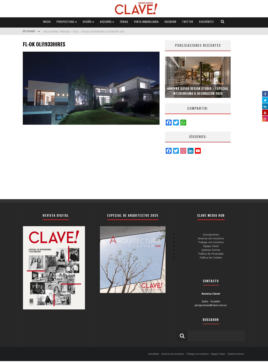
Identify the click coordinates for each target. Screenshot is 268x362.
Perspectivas (65, 22)
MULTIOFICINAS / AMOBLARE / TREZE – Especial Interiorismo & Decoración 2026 (84, 31)
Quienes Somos (210, 250)
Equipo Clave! (211, 246)
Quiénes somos (236, 353)
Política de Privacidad (210, 253)
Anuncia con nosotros (211, 238)
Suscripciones (211, 234)
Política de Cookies (211, 257)
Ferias (124, 22)
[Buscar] (222, 22)
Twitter (187, 22)
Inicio (47, 22)
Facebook (170, 22)
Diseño (87, 22)
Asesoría (106, 22)
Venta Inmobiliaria (146, 22)
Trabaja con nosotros (211, 242)
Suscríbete (206, 22)
